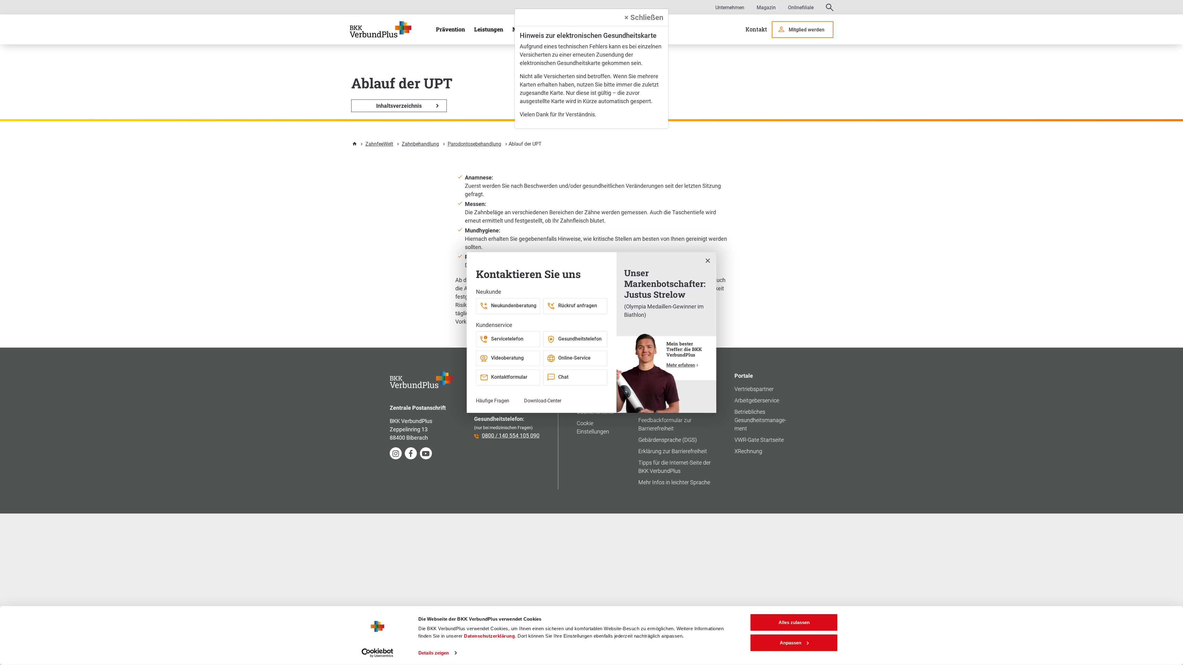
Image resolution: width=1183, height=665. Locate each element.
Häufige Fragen (492, 401)
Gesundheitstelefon (580, 339)
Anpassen (790, 642)
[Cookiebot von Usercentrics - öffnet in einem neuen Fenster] (377, 653)
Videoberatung (507, 358)
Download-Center (542, 401)
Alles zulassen (794, 622)
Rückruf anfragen (577, 305)
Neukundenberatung (513, 305)
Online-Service (574, 358)
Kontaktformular (509, 377)
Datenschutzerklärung (489, 636)
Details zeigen (433, 652)
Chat (563, 377)
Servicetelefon (507, 339)
